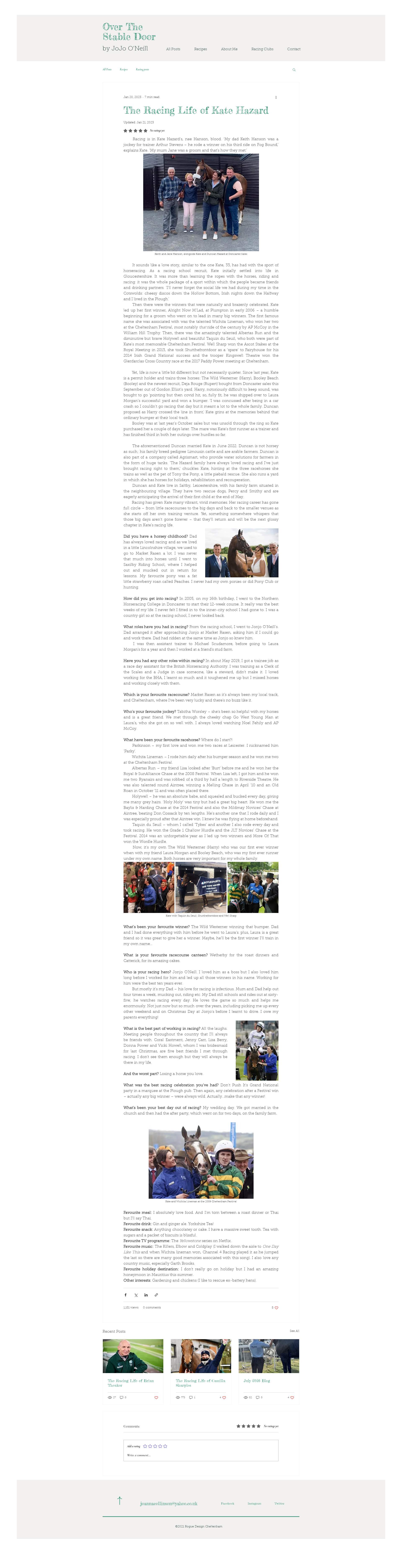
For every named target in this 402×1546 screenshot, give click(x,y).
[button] (259, 49)
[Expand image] (149, 887)
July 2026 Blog (257, 1380)
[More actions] (275, 97)
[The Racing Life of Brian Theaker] (133, 1356)
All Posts (107, 69)
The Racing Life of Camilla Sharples (200, 1383)
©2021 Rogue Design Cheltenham (198, 1526)
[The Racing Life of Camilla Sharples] (201, 1356)
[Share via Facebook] (126, 1295)
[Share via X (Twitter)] (136, 1295)
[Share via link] (156, 1295)
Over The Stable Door (129, 31)
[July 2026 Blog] (269, 1356)
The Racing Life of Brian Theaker (131, 1383)
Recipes (124, 69)
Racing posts (142, 69)
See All (294, 1331)
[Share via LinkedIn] (146, 1295)
